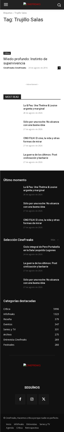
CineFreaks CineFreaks (14, 67)
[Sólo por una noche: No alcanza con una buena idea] (12, 126)
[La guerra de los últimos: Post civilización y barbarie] (12, 159)
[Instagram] (32, 399)
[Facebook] (20, 399)
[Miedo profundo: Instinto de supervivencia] (32, 40)
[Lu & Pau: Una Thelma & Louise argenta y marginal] (12, 110)
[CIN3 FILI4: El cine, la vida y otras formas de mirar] (12, 143)
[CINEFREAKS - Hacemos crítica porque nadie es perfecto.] (32, 4)
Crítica (7, 53)
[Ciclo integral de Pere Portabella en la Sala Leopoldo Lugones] (12, 251)
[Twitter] (44, 399)
